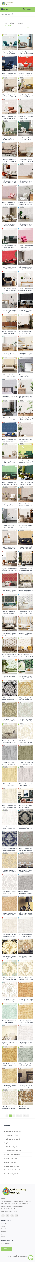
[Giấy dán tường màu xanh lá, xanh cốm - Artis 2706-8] (9, 473)
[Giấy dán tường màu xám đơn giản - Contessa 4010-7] (9, 752)
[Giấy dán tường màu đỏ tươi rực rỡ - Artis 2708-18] (25, 63)
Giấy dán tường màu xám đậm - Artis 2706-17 (25, 375)
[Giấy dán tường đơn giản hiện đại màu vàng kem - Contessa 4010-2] (25, 796)
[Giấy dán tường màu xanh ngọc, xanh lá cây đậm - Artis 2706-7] (25, 473)
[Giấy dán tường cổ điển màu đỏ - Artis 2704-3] (9, 580)
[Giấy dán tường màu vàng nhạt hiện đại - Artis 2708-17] (9, 85)
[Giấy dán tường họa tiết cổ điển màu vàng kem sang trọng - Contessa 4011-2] (9, 731)
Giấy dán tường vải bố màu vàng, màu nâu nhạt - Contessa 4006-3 (26, 1022)
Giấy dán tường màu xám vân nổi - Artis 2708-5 (9, 224)
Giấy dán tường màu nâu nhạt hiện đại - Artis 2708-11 (9, 161)
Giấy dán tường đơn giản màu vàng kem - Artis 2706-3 (25, 527)
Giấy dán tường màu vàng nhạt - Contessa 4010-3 (9, 806)
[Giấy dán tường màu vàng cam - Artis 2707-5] (9, 322)
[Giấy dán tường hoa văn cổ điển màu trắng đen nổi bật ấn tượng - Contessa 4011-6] (9, 688)
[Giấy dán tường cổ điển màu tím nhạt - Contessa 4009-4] (25, 839)
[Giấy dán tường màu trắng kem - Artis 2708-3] (9, 236)
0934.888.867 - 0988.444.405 (15, 1206)
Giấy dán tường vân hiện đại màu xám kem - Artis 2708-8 (9, 182)
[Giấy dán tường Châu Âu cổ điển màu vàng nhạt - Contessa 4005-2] (25, 1075)
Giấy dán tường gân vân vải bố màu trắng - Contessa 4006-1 (25, 1044)
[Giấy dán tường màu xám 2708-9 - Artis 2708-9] (25, 171)
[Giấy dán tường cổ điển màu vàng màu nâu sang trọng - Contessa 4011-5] (25, 688)
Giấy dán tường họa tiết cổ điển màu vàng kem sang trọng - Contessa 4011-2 (9, 742)
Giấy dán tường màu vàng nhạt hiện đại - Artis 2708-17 (9, 96)
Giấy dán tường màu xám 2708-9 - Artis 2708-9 (25, 181)
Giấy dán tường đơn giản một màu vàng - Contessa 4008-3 (26, 914)
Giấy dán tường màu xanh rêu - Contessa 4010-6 (26, 763)
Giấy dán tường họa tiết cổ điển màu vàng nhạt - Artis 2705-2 (9, 570)
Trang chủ (4, 14)
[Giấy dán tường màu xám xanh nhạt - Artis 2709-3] (9, 42)
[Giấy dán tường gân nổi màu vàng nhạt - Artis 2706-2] (9, 537)
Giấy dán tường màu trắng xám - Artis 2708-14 (26, 117)
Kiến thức (3, 1231)
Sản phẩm (5, 9)
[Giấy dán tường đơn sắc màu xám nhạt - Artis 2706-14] (9, 408)
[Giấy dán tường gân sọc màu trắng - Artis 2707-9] (9, 279)
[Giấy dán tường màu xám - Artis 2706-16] (9, 386)
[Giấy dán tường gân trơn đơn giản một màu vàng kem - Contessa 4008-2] (9, 925)
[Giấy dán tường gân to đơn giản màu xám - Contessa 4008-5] (25, 882)
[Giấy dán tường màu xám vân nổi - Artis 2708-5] (9, 214)
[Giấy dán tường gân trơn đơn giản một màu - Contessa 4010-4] (25, 774)
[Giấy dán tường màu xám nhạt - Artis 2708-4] (25, 214)
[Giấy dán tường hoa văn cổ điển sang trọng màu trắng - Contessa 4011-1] (25, 731)
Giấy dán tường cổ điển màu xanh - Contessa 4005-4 (25, 1065)
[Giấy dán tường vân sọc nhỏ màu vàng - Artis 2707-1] (9, 365)
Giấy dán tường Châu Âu (13, 1139)
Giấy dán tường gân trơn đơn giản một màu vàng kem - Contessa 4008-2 (9, 936)
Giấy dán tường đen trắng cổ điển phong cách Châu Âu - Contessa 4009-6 (26, 828)
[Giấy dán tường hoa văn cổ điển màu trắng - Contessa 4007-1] (9, 989)
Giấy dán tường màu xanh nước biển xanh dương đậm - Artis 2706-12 (9, 441)
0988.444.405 (11, 1209)
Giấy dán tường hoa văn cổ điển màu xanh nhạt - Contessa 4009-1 (9, 893)
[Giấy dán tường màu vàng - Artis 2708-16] (25, 85)
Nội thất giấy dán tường (20, 1256)
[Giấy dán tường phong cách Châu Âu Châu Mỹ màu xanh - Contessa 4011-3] (25, 709)
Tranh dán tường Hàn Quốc (12, 1174)
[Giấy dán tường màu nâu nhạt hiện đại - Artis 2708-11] (9, 150)
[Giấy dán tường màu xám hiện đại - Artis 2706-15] (25, 386)
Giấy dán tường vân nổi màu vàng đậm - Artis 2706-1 (25, 548)
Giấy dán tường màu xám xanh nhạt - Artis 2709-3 (9, 52)
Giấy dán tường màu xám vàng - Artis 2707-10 (25, 268)
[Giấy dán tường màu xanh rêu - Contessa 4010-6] (25, 752)
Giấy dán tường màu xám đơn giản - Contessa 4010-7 (9, 764)
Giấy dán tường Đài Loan (13, 1147)
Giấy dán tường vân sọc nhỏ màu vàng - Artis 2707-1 (9, 376)
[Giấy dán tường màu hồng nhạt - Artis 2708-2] (25, 236)
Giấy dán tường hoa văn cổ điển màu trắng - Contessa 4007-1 (9, 1000)
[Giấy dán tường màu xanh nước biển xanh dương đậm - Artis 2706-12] (9, 430)
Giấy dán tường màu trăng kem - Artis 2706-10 (9, 461)
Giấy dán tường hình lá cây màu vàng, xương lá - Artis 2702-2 (25, 656)
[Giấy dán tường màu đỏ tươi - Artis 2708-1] (9, 257)
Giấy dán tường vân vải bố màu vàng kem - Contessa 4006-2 (9, 1044)
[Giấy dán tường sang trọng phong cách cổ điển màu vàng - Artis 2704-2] (25, 580)
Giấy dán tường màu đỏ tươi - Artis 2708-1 (9, 268)
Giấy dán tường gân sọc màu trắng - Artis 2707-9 (9, 289)
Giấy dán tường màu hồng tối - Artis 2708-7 (9, 203)
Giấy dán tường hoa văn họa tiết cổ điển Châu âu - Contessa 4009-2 (26, 871)
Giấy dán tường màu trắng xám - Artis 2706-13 (26, 418)
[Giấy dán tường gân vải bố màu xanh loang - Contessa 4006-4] (9, 1011)
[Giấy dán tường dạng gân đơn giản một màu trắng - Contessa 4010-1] (9, 817)
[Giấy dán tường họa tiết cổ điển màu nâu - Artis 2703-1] (9, 645)
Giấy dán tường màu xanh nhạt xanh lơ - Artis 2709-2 (26, 52)
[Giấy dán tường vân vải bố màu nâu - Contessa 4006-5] (25, 989)
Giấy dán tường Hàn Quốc (13, 1131)
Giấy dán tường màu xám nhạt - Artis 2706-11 (25, 440)
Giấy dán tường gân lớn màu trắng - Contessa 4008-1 (25, 936)
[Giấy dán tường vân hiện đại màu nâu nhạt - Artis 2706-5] (25, 494)
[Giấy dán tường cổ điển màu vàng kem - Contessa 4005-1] (9, 1097)
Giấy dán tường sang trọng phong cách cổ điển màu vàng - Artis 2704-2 (25, 591)
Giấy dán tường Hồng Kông (12, 1154)
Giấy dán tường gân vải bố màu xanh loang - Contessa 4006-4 (9, 1022)
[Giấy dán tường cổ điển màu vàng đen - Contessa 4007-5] (9, 946)
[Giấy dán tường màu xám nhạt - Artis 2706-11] (25, 430)
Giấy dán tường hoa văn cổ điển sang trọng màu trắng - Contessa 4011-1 (25, 742)
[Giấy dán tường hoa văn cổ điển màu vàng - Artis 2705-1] (25, 559)
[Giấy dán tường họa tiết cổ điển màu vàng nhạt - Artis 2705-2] (9, 559)
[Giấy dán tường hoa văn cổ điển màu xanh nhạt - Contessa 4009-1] (9, 882)
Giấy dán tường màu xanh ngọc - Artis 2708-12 (26, 138)
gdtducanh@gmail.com (11, 1211)
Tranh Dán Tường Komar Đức (12, 1170)
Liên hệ (3, 1236)
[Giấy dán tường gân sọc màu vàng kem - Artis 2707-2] (25, 343)
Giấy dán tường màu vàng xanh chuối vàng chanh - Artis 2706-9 (26, 462)
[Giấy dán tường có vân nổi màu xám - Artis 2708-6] (25, 193)
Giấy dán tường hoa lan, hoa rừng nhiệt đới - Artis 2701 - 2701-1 (25, 677)
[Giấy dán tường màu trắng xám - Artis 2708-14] (25, 107)
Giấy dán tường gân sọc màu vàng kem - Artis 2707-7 (9, 311)
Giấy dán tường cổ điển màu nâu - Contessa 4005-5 (9, 1065)
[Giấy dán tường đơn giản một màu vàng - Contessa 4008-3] (25, 903)
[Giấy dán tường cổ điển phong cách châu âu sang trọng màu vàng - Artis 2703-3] (9, 623)
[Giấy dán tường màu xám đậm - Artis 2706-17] (25, 365)
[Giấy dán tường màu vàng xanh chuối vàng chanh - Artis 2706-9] (25, 451)
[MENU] (33, 9)
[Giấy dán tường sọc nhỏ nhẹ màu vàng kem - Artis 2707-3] (9, 343)
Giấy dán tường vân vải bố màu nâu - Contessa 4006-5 (25, 1000)
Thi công (3, 1226)
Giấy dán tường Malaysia (11, 1166)
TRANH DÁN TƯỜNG (12, 1135)
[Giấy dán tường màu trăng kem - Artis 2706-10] (9, 451)
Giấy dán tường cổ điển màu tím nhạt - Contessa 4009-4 (25, 850)
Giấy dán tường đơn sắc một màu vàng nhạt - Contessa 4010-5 (9, 785)
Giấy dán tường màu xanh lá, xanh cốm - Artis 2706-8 (9, 483)
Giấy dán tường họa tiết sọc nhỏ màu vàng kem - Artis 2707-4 (25, 333)
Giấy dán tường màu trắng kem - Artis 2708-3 (9, 246)
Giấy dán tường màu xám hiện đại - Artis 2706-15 (25, 397)
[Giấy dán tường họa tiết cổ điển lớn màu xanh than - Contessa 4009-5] (9, 839)
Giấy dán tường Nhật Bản (13, 1151)
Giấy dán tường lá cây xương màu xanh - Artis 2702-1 (9, 677)
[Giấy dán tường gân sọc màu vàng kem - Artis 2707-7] (9, 300)
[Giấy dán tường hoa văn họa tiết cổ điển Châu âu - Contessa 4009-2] (25, 860)
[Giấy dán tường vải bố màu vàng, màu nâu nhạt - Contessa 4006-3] (25, 1011)
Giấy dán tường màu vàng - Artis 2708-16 (26, 95)
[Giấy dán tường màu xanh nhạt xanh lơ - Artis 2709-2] (25, 42)
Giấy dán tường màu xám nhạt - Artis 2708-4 (25, 224)
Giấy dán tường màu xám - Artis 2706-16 (9, 397)
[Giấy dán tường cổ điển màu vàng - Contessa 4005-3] (9, 1075)
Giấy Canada (8, 1143)
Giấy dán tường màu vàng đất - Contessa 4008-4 (9, 914)
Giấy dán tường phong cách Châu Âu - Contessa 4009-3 (9, 871)
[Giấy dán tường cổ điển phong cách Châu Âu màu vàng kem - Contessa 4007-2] (25, 968)
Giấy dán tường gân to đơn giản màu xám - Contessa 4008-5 (25, 893)
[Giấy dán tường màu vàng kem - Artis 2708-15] (9, 107)
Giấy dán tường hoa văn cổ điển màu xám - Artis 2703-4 (25, 613)
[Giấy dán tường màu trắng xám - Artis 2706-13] (25, 408)
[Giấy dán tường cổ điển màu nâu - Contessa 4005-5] (9, 1054)
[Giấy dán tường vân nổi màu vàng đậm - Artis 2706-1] (25, 537)
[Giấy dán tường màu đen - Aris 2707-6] (25, 300)
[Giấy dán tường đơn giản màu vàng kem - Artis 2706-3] (25, 516)
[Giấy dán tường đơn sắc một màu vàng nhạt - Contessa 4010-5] (9, 774)
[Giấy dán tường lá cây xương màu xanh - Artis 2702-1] (9, 666)
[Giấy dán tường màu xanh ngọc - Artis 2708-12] (25, 128)
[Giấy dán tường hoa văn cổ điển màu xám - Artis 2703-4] (25, 602)
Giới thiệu (3, 1229)
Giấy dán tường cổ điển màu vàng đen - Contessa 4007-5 (9, 957)
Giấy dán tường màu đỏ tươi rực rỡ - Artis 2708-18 (26, 74)
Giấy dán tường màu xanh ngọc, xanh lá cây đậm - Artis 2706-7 (26, 484)
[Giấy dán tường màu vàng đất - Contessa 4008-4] (9, 903)
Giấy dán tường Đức (10, 1162)
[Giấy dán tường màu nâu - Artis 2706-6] (9, 494)
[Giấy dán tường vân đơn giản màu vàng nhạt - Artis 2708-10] (25, 150)
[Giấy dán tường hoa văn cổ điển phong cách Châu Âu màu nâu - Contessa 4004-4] (25, 1097)
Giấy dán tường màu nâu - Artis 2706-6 (9, 504)
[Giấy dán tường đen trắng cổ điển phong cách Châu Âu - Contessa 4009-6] (25, 817)
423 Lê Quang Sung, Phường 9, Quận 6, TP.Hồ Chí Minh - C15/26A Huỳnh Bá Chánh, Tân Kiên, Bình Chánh (17, 1202)
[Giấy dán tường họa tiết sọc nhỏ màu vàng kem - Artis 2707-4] (25, 322)
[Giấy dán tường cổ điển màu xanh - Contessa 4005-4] (25, 1054)
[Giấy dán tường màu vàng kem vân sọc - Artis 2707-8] (25, 279)
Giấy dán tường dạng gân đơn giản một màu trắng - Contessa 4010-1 (9, 828)
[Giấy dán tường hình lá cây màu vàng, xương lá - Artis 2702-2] (25, 645)
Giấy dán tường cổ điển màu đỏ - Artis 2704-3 (9, 591)
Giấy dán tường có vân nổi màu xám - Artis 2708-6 (26, 203)
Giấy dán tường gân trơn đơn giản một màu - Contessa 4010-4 (25, 785)
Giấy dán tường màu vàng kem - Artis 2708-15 (9, 117)
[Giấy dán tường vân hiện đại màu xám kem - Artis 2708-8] (9, 171)
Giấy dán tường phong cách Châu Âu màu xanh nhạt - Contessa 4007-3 (9, 979)
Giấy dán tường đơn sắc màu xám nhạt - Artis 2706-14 (9, 419)
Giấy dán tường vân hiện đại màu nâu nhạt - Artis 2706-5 (25, 505)
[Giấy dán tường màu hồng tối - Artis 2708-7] (9, 193)
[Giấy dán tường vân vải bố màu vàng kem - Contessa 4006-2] (9, 1032)
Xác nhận (6, 1248)
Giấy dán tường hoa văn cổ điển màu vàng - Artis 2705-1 (25, 570)
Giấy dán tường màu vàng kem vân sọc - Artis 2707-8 (25, 289)
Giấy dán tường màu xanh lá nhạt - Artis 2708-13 (9, 138)
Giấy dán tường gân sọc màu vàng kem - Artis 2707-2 (25, 354)
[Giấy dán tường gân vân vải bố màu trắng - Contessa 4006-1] (25, 1032)
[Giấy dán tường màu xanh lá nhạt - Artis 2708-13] (9, 128)
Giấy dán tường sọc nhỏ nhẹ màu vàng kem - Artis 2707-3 (9, 354)
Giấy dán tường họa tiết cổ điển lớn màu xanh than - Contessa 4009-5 (9, 850)
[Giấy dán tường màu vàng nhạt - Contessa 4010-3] (9, 796)
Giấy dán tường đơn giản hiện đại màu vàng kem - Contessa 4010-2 (25, 807)
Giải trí (3, 1234)
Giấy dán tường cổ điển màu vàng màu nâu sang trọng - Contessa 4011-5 (25, 699)
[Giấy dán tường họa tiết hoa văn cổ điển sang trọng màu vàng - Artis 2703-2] (25, 623)
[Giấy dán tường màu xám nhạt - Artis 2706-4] (9, 516)
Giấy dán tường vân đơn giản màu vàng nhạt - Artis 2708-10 (26, 161)
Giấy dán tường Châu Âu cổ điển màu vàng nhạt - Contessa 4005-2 (25, 1087)
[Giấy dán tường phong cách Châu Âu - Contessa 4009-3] (9, 860)
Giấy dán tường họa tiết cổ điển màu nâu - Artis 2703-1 (9, 656)
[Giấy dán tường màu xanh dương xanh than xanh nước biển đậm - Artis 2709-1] (9, 63)
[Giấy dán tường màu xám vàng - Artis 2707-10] (25, 257)
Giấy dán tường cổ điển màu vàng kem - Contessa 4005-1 (9, 1108)
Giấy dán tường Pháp (10, 1158)
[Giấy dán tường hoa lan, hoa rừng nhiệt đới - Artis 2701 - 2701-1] (25, 666)
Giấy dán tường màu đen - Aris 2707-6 (26, 311)
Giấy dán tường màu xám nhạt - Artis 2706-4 (9, 526)
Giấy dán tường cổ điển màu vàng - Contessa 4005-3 (9, 1087)
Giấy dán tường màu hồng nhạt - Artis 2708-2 (26, 246)
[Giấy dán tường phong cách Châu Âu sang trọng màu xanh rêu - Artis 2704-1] (9, 602)
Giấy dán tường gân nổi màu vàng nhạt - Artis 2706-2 (9, 548)
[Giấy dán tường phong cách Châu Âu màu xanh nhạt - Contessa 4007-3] (9, 968)
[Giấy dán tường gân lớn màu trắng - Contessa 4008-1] (25, 925)
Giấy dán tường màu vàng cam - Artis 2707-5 (9, 332)
